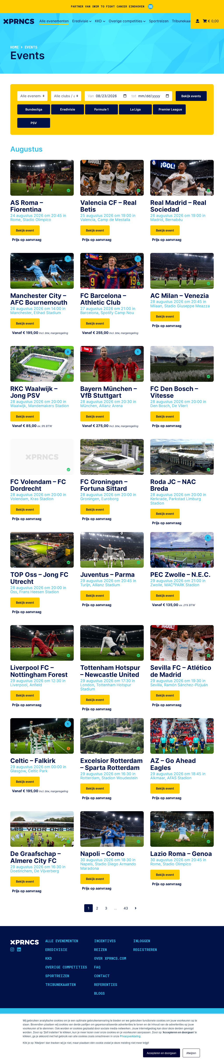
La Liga (135, 109)
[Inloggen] (197, 21)
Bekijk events (191, 96)
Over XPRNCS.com (110, 958)
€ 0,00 (213, 21)
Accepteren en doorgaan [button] (161, 1053)
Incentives (105, 941)
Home (14, 47)
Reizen (100, 949)
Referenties (105, 984)
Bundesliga (33, 109)
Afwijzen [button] (191, 1053)
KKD (98, 21)
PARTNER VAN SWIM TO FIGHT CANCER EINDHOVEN (107, 6)
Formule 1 (101, 109)
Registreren (145, 949)
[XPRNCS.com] (18, 21)
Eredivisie (80, 21)
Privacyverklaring (130, 1036)
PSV (34, 123)
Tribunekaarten (184, 21)
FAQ (97, 967)
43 (126, 908)
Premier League (170, 109)
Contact (102, 975)
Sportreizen (158, 21)
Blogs (99, 993)
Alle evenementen (54, 21)
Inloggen (141, 941)
